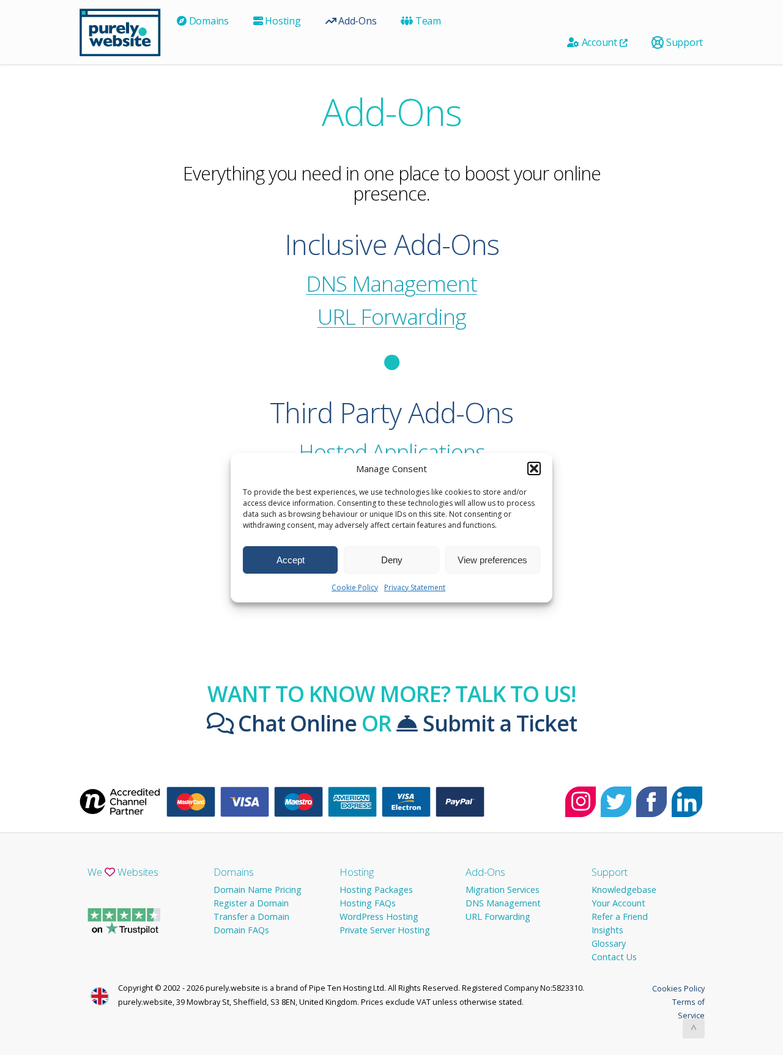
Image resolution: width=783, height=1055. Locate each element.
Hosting (282, 21)
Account (599, 42)
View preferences (492, 559)
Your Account (618, 903)
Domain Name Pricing (257, 889)
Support (683, 42)
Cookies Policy (678, 988)
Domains (208, 21)
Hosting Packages (376, 889)
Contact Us (614, 957)
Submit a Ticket (497, 723)
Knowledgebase (624, 889)
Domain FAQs (241, 930)
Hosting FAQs (368, 903)
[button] (534, 468)
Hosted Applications (392, 451)
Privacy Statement (414, 587)
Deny (392, 559)
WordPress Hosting (379, 916)
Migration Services (503, 889)
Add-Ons (356, 21)
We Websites (122, 872)
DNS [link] (326, 283)
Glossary (609, 943)
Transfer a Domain (251, 916)
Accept (290, 559)
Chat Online (295, 723)
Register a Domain (251, 903)
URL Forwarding (391, 316)
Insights (607, 930)
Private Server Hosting (385, 930)
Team (427, 21)
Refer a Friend (620, 916)
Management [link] (391, 283)
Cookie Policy (355, 587)
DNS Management (503, 903)
